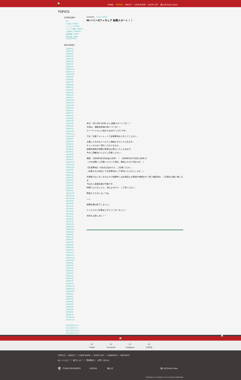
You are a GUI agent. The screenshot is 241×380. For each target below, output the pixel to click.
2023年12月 (70, 131)
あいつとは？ (64, 360)
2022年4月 (70, 183)
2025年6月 (70, 85)
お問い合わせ (103, 360)
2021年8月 (70, 203)
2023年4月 (70, 152)
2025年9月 (70, 77)
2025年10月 (70, 74)
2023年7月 (70, 144)
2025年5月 (70, 87)
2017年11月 (70, 320)
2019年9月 (70, 263)
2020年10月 (70, 229)
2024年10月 (70, 105)
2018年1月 (70, 315)
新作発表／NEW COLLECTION (72, 38)
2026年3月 (70, 61)
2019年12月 (70, 255)
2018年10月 (70, 291)
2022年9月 (70, 170)
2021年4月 (70, 214)
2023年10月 (70, 136)
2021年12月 (70, 193)
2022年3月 (70, 185)
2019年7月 (70, 268)
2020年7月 (70, 237)
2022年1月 (70, 191)
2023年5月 (70, 149)
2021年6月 (70, 209)
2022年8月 (70, 172)
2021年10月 (70, 198)
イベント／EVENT (73, 26)
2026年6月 (70, 54)
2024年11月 (70, 103)
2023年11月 (70, 134)
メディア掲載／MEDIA (74, 29)
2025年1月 (70, 98)
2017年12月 (70, 317)
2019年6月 (70, 271)
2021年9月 (70, 201)
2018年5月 (70, 304)
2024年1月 (70, 129)
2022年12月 (70, 162)
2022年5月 (70, 180)
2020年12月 (70, 224)
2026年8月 (70, 49)
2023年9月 (70, 139)
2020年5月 (70, 242)
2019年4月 (70, 276)
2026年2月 (70, 64)
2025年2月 (70, 95)
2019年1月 (70, 284)
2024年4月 (70, 121)
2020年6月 (70, 240)
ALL (67, 21)
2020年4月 (70, 245)
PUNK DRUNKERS (72, 368)
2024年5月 (70, 118)
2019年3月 (70, 278)
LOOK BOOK (140, 5)
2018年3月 (70, 309)
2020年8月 (70, 234)
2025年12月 (70, 69)
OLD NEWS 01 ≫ (72, 328)
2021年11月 (70, 196)
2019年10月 (70, 260)
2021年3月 (70, 216)
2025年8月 (70, 80)
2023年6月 (70, 147)
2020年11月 (70, 227)
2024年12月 (70, 100)
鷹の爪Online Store (169, 5)
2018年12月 (70, 286)
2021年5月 (70, 211)
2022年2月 (70, 188)
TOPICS (119, 5)
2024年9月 (70, 108)
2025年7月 (70, 82)
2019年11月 (70, 258)
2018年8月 (70, 296)
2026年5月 (70, 56)
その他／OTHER (101, 17)
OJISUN (93, 368)
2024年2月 (70, 126)
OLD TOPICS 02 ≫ (73, 331)
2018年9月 (70, 294)
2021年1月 (70, 221)
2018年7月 (70, 299)
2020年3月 (70, 247)
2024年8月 (70, 110)
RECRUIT (125, 355)
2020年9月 (70, 232)
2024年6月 (70, 116)
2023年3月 (70, 154)
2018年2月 (70, 312)
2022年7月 (70, 175)
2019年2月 (70, 281)
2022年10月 (70, 167)
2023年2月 (70, 157)
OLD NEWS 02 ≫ (72, 325)
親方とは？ (78, 360)
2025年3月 (70, 92)
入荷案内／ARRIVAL (73, 31)
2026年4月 (70, 59)
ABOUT (128, 5)
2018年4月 (70, 307)
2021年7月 (70, 206)
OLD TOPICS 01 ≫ (73, 333)
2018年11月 (70, 289)
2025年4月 (70, 90)
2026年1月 (70, 67)
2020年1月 (70, 252)
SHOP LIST (153, 5)
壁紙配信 (90, 360)
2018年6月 (70, 302)
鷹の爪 (110, 368)
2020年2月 (70, 250)
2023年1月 (70, 160)
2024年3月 (70, 123)
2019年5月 (70, 273)
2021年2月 (70, 219)
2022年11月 (70, 165)
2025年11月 (70, 72)
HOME (110, 5)
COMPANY (112, 355)
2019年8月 (70, 265)
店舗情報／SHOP (72, 34)
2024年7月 (70, 113)
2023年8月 (70, 141)
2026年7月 (70, 51)
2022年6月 (70, 178)
